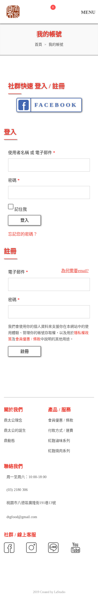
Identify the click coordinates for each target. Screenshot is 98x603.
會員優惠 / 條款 (28, 339)
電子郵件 (18, 272)
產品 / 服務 (59, 409)
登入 (24, 220)
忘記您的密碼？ (22, 234)
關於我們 (13, 409)
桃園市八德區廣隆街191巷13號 (31, 503)
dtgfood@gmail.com (22, 517)
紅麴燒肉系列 (59, 451)
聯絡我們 (13, 466)
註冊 (24, 351)
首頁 (38, 44)
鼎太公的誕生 (15, 430)
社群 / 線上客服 (20, 534)
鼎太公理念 (13, 420)
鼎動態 (9, 441)
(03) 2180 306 (17, 490)
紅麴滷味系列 (59, 441)
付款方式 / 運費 (60, 430)
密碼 (14, 180)
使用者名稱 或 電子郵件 (31, 152)
